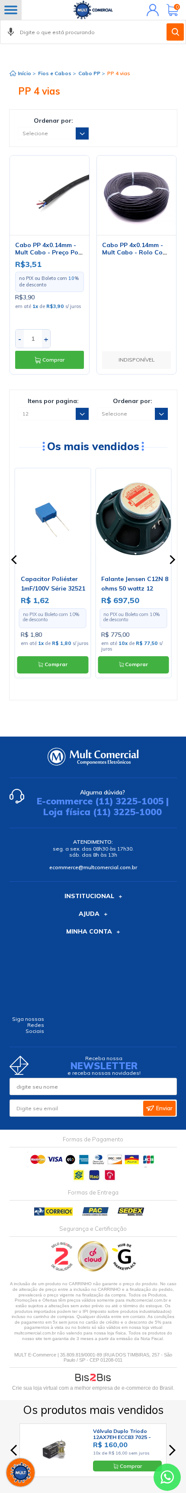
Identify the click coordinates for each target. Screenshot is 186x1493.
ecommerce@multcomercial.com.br (93, 867)
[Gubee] (124, 1269)
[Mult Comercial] (93, 10)
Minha (150, 10)
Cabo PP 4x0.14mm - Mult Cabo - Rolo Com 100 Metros (135, 252)
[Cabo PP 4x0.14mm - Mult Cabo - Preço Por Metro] (50, 195)
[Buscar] (175, 32)
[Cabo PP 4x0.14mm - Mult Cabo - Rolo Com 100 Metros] (136, 195)
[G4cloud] (93, 1269)
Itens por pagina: (53, 401)
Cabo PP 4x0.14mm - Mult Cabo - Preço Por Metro (48, 252)
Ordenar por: (53, 120)
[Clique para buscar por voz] (10, 32)
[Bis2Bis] (62, 1269)
